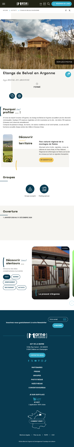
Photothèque (37, 380)
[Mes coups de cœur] (44, 4)
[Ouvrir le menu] (3, 4)
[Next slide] (67, 44)
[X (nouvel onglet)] (32, 361)
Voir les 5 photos (64, 62)
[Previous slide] (7, 44)
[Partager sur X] (69, 10)
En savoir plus (46, 160)
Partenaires (37, 367)
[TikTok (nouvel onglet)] (45, 361)
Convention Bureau (37, 388)
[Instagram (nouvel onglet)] (42, 361)
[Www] (19, 96)
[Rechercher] (48, 4)
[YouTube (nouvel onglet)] (36, 361)
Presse (37, 371)
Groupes (37, 375)
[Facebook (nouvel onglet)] (29, 361)
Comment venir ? (37, 421)
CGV (53, 435)
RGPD (46, 435)
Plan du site (37, 435)
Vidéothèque (37, 384)
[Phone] (12, 96)
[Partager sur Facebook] (65, 10)
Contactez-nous (37, 355)
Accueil (5, 10)
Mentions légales (25, 435)
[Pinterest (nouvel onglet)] (39, 361)
